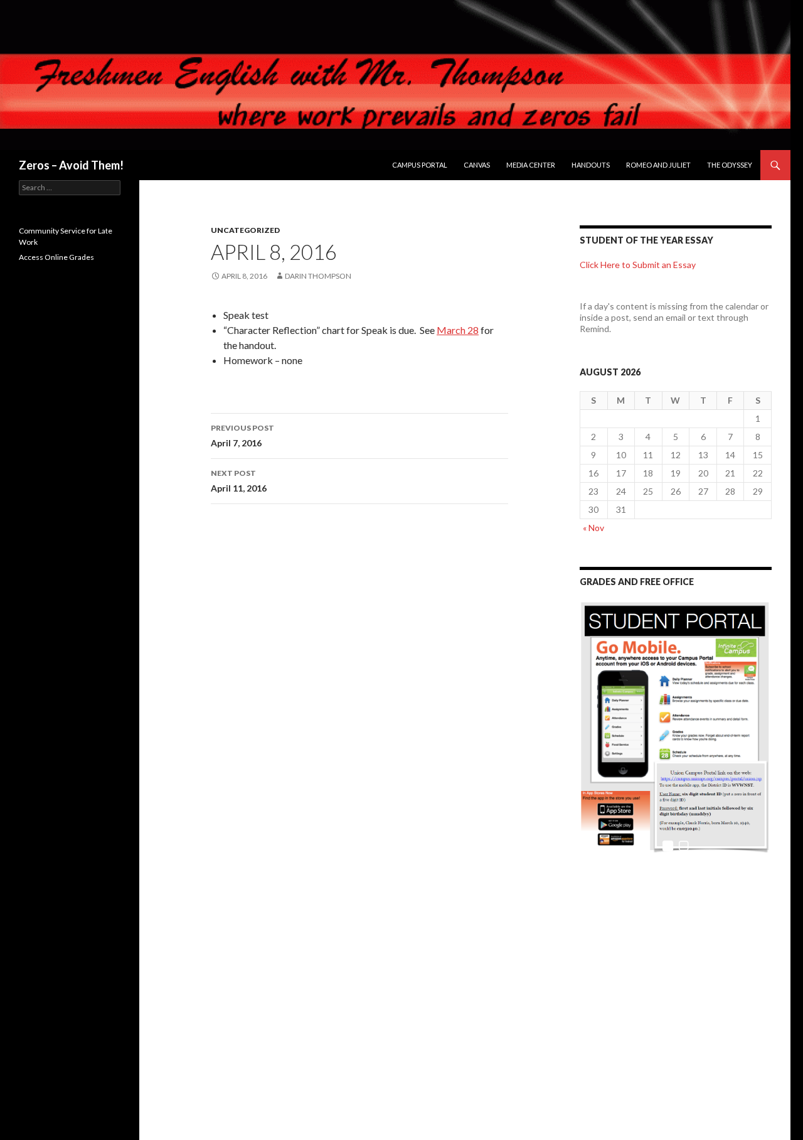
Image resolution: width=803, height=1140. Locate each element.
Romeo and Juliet (658, 165)
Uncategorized (245, 230)
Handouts (591, 165)
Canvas (477, 165)
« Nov (593, 527)
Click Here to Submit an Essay (638, 264)
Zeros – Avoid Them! (71, 165)
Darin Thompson (318, 276)
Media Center (530, 165)
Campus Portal (419, 165)
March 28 (458, 330)
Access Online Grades (56, 257)
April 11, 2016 (239, 480)
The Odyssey (729, 165)
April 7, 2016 (242, 435)
